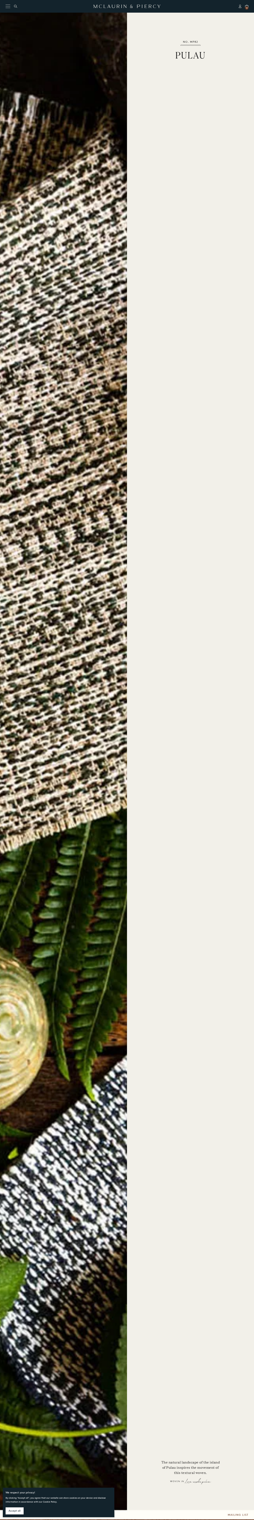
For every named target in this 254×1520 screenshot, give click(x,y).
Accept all (15, 1510)
